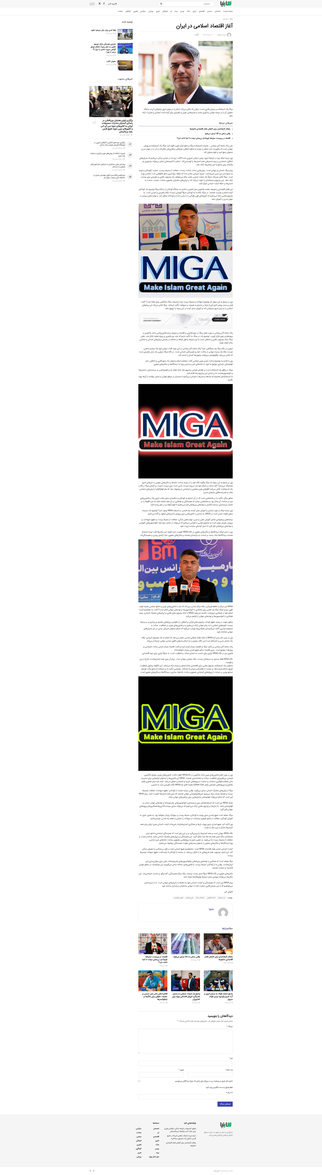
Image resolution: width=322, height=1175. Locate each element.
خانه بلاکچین (211, 897)
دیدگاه (229, 1026)
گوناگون (128, 11)
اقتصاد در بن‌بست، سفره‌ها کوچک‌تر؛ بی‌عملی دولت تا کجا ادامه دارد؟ (203, 138)
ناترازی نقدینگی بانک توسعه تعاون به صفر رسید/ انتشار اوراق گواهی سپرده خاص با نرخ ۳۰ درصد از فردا (103, 48)
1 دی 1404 (163, 1003)
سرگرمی (143, 11)
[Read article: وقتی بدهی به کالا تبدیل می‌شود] (185, 943)
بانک (188, 11)
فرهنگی (165, 11)
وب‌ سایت (229, 1069)
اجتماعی (217, 11)
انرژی (194, 11)
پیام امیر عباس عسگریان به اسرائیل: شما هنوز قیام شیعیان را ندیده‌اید (108, 165)
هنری (158, 11)
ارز (171, 11)
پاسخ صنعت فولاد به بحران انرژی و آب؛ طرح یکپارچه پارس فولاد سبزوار (218, 996)
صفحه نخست (228, 11)
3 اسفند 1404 (195, 960)
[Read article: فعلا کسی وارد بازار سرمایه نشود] (125, 34)
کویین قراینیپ (178, 897)
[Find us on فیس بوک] (104, 3)
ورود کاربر (111, 3)
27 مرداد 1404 (207, 34)
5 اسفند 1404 (227, 963)
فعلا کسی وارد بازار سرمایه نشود (103, 30)
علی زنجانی (189, 897)
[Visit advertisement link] (185, 319)
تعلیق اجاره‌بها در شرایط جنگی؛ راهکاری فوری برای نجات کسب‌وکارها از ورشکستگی (180, 1130)
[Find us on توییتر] (99, 3)
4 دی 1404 (228, 1003)
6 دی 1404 (163, 966)
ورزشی (151, 11)
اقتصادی (201, 11)
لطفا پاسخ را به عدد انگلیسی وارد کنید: (219, 1087)
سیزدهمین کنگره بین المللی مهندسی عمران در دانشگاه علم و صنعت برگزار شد (109, 176)
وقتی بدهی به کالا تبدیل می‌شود (217, 133)
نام (231, 1058)
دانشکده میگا (200, 897)
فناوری (135, 11)
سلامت (120, 11)
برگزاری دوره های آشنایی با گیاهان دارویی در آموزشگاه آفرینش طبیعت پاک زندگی (109, 143)
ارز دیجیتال (221, 897)
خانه (231, 19)
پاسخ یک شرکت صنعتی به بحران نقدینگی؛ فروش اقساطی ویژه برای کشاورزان (186, 996)
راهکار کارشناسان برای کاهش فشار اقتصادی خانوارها (210, 128)
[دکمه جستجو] (161, 3)
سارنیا (219, 34)
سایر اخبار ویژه (154, 1156)
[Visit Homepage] (226, 4)
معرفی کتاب (111, 61)
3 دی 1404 (195, 1003)
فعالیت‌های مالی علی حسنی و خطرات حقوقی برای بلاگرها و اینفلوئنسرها (154, 996)
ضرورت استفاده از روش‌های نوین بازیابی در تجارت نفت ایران (107, 154)
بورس (182, 11)
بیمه (176, 11)
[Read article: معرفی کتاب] (125, 65)
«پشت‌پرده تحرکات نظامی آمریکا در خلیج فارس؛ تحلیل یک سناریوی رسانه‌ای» (181, 1137)
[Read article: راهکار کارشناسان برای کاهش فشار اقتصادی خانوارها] (218, 943)
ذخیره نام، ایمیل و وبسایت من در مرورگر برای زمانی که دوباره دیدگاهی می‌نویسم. (204, 1081)
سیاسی (209, 11)
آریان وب (216, 1171)
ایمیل (181, 1069)
